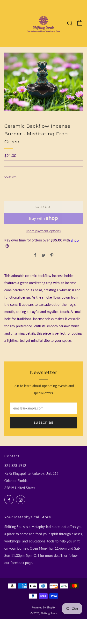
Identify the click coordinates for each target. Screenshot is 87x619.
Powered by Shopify (44, 607)
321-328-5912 (15, 465)
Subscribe (43, 422)
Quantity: (10, 176)
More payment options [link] (43, 231)
